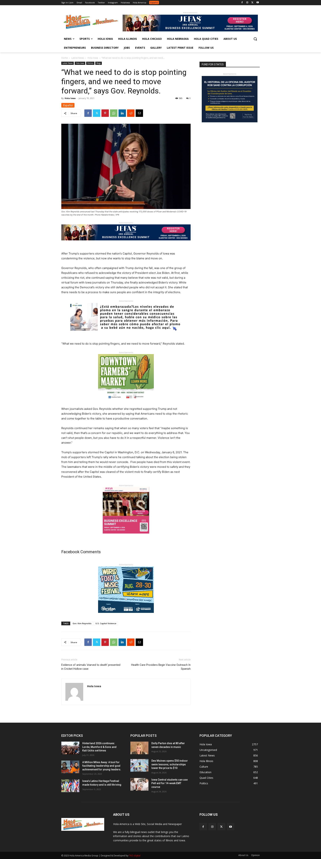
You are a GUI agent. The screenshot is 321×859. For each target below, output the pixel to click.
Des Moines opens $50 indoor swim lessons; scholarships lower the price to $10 (169, 764)
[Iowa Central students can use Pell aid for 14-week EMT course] (139, 784)
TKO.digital (134, 855)
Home (64, 57)
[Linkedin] (122, 113)
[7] (126, 536)
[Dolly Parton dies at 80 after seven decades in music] (139, 748)
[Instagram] (247, 3)
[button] (255, 38)
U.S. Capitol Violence (105, 623)
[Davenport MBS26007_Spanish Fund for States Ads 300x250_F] (229, 121)
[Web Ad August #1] (126, 333)
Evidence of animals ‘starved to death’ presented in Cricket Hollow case (90, 666)
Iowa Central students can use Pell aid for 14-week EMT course (169, 783)
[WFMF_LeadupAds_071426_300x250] (126, 615)
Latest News (77, 57)
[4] (190, 30)
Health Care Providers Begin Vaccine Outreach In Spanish (161, 666)
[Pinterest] (105, 113)
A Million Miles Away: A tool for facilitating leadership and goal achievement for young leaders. (101, 766)
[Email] (139, 113)
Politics (90, 63)
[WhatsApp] (113, 113)
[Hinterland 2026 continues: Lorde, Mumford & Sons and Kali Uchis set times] (70, 748)
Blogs (98, 63)
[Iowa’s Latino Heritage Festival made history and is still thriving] (70, 785)
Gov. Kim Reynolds (82, 623)
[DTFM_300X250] (126, 403)
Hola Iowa (92, 57)
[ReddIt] (130, 113)
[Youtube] (257, 3)
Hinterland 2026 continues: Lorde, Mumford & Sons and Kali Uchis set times (99, 747)
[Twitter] (252, 3)
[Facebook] (242, 3)
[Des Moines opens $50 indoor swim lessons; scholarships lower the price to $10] (139, 765)
